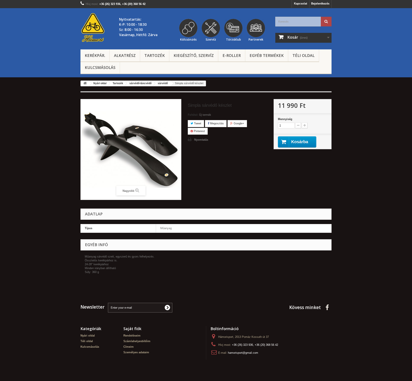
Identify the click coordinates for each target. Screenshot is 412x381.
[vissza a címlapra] (85, 83)
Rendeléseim (132, 335)
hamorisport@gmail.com (243, 352)
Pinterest (199, 131)
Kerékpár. (95, 55)
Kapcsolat (300, 3)
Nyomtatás (201, 139)
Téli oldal (303, 55)
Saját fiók (132, 328)
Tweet (197, 123)
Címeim (128, 346)
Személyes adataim (136, 352)
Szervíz (211, 38)
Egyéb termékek (267, 55)
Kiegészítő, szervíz (194, 55)
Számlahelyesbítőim (136, 341)
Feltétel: (193, 114)
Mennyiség (285, 119)
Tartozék (154, 55)
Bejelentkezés (320, 3)
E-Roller (232, 55)
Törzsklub (233, 38)
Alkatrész (125, 55)
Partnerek (255, 38)
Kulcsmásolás (100, 67)
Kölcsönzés (188, 38)
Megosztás (216, 123)
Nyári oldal (87, 335)
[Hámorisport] (93, 27)
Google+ (238, 123)
